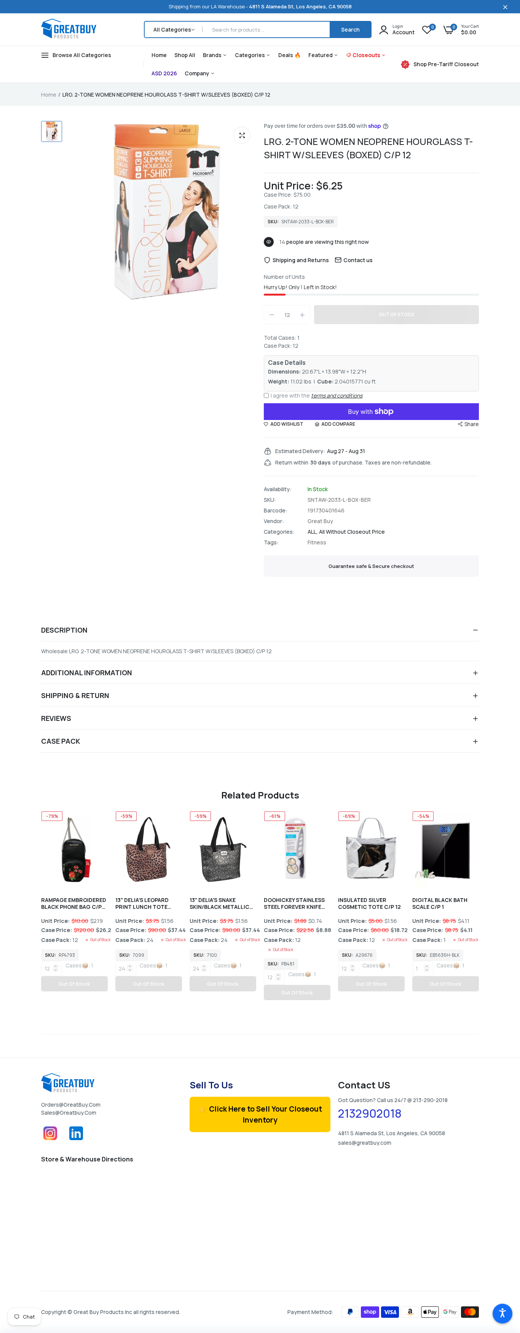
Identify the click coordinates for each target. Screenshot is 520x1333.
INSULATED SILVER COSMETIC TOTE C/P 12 (369, 903)
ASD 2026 (164, 73)
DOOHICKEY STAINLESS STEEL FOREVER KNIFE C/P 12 (294, 903)
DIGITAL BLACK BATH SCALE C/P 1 (439, 903)
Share (471, 424)
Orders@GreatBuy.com (70, 1104)
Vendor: (274, 521)
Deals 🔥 (289, 55)
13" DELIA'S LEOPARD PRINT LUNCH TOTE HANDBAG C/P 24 (142, 903)
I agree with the (316, 395)
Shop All (184, 55)
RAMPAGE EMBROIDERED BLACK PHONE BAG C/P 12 (73, 903)
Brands (213, 55)
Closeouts (367, 55)
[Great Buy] (68, 29)
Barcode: (275, 510)
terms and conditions (336, 395)
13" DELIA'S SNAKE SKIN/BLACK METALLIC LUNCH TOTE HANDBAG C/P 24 (221, 903)
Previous (41, 911)
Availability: (278, 489)
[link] (499, 1277)
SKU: (270, 499)
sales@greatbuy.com (68, 1112)
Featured (321, 55)
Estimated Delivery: (300, 451)
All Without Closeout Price (352, 531)
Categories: (279, 531)
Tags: (271, 542)
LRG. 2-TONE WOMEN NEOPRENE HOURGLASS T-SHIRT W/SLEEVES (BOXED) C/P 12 (368, 148)
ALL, (313, 531)
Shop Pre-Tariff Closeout (446, 64)
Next (478, 911)
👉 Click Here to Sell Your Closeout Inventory (260, 1114)
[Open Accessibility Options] (502, 1313)
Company (198, 73)
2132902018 (370, 1113)
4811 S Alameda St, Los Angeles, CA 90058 (300, 6)
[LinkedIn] (76, 1140)
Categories (250, 55)
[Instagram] (50, 1140)
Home (159, 55)
